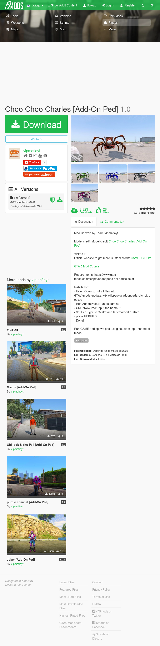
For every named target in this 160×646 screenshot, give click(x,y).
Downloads (86, 212)
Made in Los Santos (18, 585)
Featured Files (69, 589)
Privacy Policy (101, 589)
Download (40, 124)
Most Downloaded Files (71, 606)
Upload (91, 5)
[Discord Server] (45, 155)
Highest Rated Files (72, 615)
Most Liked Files (70, 597)
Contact (97, 582)
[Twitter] (30, 155)
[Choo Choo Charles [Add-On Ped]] (113, 138)
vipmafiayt (31, 150)
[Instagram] (35, 155)
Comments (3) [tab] (113, 221)
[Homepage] (25, 155)
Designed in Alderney (19, 581)
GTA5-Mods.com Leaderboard (70, 625)
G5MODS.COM (141, 258)
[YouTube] (40, 155)
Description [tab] (85, 221)
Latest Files (67, 582)
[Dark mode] (143, 5)
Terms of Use (101, 597)
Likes (106, 212)
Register (130, 5)
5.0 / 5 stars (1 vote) (144, 213)
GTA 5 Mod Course (86, 266)
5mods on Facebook (100, 625)
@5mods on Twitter (102, 613)
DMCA (96, 604)
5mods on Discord (100, 636)
